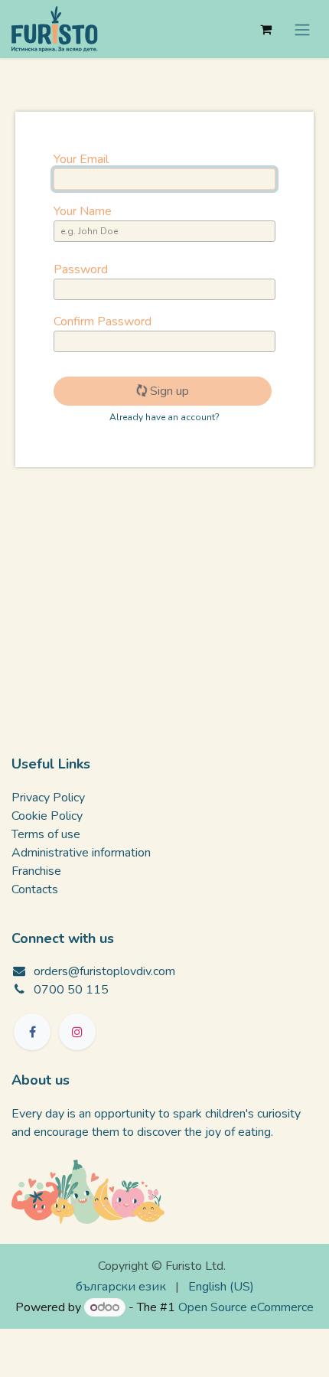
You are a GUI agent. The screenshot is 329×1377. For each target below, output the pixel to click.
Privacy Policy (48, 797)
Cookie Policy (47, 816)
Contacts (34, 889)
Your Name (83, 211)
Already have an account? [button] (164, 417)
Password (81, 269)
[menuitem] (121, 1286)
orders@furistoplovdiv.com (104, 971)
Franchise (36, 871)
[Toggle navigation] (302, 28)
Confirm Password (102, 321)
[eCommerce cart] (265, 29)
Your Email (81, 159)
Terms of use (45, 834)
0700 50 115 (71, 989)
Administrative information (81, 852)
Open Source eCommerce (246, 1307)
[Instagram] (77, 1031)
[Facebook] (32, 1031)
